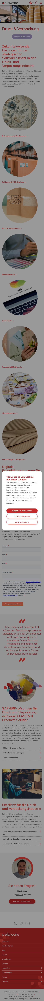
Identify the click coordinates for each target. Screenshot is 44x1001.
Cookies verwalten (22, 516)
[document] (22, 500)
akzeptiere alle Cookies (22, 510)
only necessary (22, 522)
